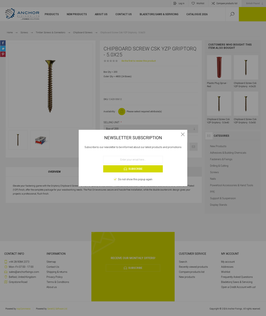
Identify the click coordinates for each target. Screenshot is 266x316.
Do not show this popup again (135, 179)
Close (182, 134)
